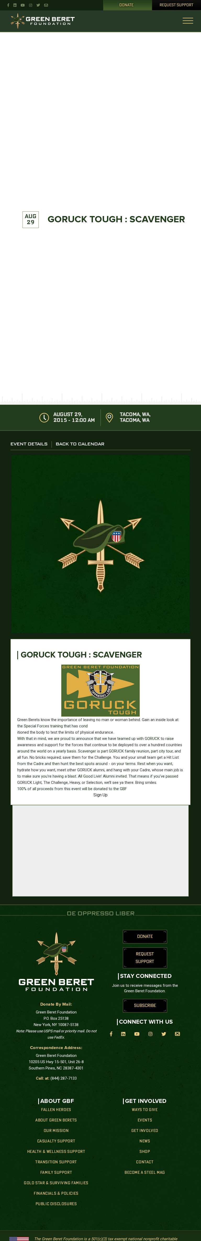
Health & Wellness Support (56, 1152)
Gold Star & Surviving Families (56, 1183)
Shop (144, 1152)
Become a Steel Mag (145, 1173)
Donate (126, 5)
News (144, 1141)
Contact (144, 1162)
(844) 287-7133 (64, 1078)
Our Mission (56, 1131)
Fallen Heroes (56, 1110)
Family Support (56, 1173)
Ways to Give (145, 1110)
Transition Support (56, 1162)
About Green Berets (56, 1120)
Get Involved (144, 1131)
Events (145, 1120)
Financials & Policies (56, 1194)
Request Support (176, 5)
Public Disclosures (56, 1204)
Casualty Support (56, 1141)
